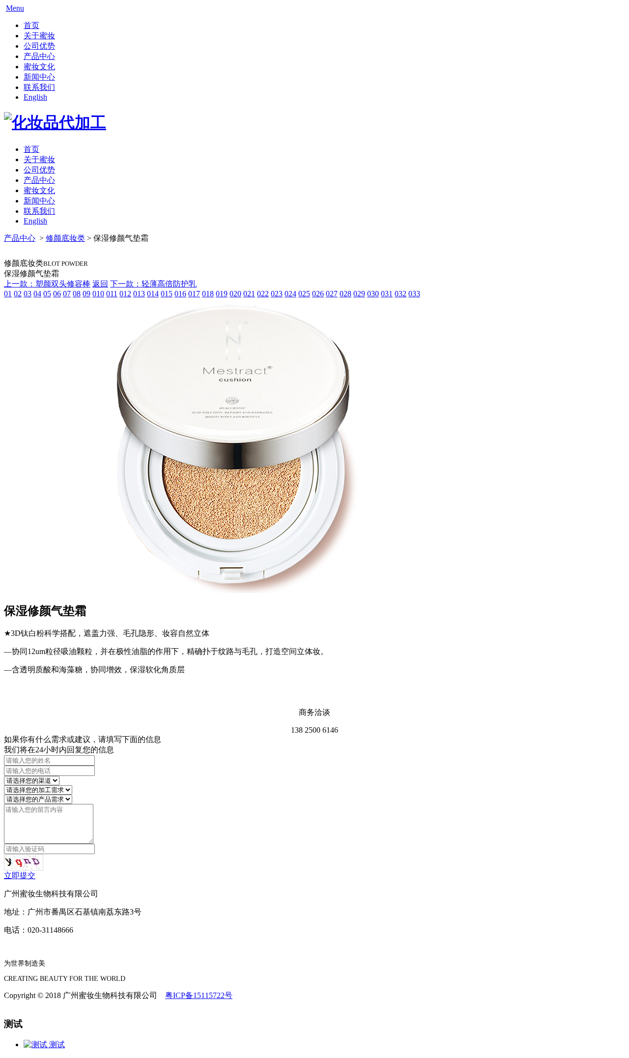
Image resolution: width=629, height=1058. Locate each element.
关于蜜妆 (39, 35)
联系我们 (39, 87)
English (35, 97)
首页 (31, 25)
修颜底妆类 (65, 238)
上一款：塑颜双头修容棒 (47, 284)
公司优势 (39, 46)
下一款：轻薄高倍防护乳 (153, 284)
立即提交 (19, 875)
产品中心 (39, 56)
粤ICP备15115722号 (198, 995)
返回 (100, 284)
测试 (56, 1044)
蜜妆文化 (39, 66)
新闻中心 (39, 77)
